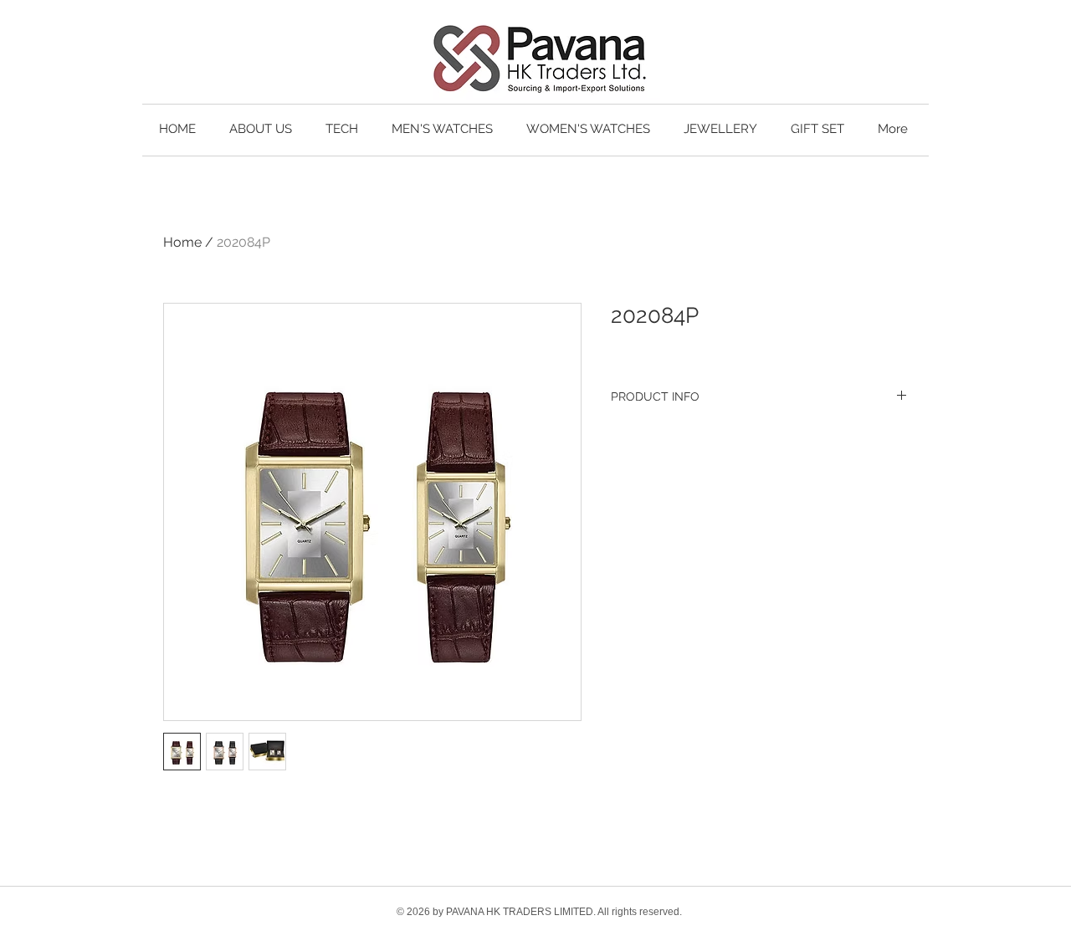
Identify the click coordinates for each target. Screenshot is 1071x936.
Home (182, 242)
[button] (342, 129)
